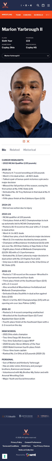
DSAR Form (26, 446)
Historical (29, 149)
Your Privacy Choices (41, 446)
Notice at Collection (26, 450)
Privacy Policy (16, 442)
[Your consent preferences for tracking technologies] (4, 456)
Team (18, 15)
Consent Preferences (33, 442)
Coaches (27, 15)
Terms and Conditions (11, 446)
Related (15, 149)
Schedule (38, 15)
